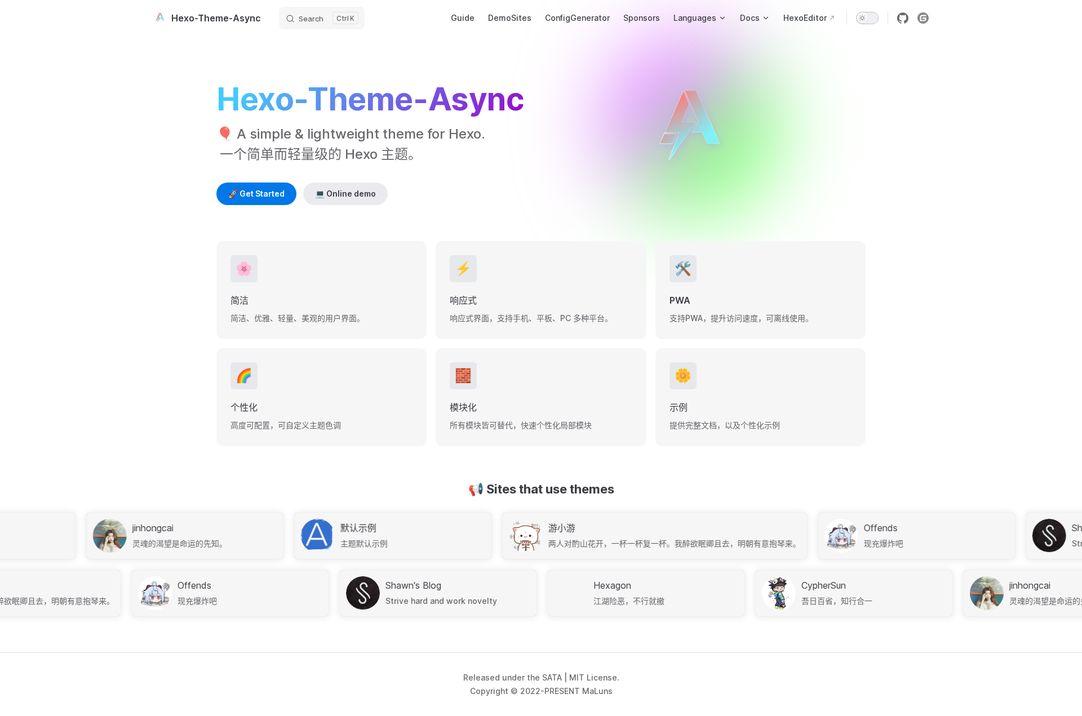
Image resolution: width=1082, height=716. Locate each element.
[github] (903, 18)
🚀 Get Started (256, 193)
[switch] (867, 18)
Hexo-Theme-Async (216, 18)
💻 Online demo (345, 193)
